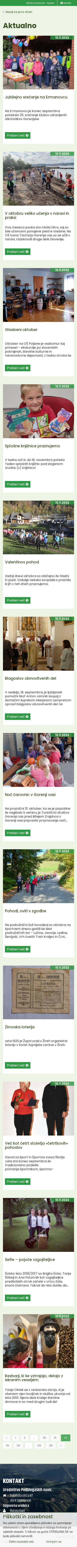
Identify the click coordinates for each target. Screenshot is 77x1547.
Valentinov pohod (22, 562)
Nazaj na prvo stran (18, 12)
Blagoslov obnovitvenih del (30, 678)
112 (65, 1437)
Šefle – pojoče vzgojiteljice (30, 1259)
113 (7, 1445)
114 (18, 1445)
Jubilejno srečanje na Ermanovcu (36, 97)
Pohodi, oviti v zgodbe (25, 911)
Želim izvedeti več (21, 1542)
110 (44, 1437)
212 (39, 1445)
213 (51, 1445)
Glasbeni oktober (21, 329)
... (34, 1437)
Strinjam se (54, 1542)
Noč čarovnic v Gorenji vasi (30, 794)
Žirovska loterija (20, 1027)
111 (55, 1437)
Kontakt (13, 1481)
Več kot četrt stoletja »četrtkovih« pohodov (36, 1145)
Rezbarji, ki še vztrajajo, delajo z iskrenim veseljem (34, 1378)
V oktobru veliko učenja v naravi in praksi (37, 215)
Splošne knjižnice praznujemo (32, 446)
